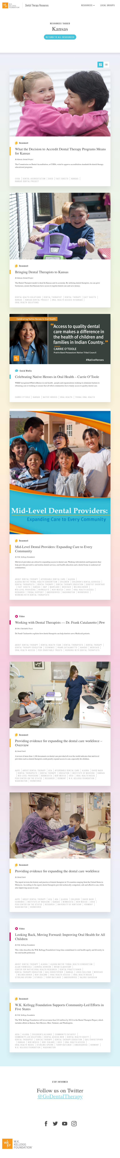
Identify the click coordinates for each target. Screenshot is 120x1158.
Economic (50, 647)
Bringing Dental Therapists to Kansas (41, 272)
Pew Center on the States (28, 778)
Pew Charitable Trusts (50, 650)
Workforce (83, 592)
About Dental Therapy (26, 579)
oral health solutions (27, 302)
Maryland (54, 587)
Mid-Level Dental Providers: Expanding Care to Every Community (53, 548)
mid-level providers (25, 589)
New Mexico (57, 589)
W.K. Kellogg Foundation (81, 778)
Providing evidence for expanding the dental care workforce (57, 871)
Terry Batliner (53, 977)
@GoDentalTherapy (60, 1096)
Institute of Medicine (83, 773)
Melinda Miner (81, 587)
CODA (17, 178)
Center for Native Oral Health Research (36, 969)
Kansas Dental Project (27, 181)
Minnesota (43, 589)
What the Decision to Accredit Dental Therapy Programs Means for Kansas (60, 151)
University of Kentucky (70, 904)
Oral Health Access (84, 589)
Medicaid (66, 587)
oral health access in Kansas (67, 300)
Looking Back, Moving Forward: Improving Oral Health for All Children (60, 936)
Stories (39, 977)
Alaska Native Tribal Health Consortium (36, 581)
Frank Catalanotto (68, 647)
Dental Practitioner (70, 969)
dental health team (51, 645)
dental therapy (73, 297)
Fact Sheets (62, 178)
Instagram (74, 1123)
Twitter (55, 1123)
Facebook (46, 1123)
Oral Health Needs (85, 775)
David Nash (97, 770)
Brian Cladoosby (62, 967)
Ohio (68, 589)
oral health (66, 397)
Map (45, 587)
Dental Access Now (54, 1037)
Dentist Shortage (95, 584)
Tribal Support (35, 592)
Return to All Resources (60, 37)
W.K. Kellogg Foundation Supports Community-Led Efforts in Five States (59, 1006)
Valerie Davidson (88, 977)
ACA (50, 770)
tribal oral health (85, 397)
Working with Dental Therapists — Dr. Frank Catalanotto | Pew (60, 622)
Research (20, 592)
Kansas (75, 178)
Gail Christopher (54, 972)
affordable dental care (53, 579)
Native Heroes (50, 397)
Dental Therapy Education (69, 584)
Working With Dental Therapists (32, 595)
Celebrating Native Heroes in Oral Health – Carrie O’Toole (57, 376)
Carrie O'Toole (22, 397)
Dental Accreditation (34, 178)
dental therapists (25, 584)
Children (64, 581)
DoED (50, 178)
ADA (56, 899)
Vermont (62, 778)
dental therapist (53, 297)
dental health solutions (28, 297)
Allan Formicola (23, 967)
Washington (68, 592)
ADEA (17, 1034)
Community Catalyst (65, 1034)
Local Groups (107, 5)
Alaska (71, 579)
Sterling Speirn (23, 977)
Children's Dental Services (86, 581)
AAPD (17, 770)
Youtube (64, 1123)
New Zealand (41, 974)
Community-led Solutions (28, 1037)
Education (64, 773)
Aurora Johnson (43, 967)
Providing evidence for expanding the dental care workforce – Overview (58, 742)
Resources (87, 5)
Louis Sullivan (83, 972)
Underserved (53, 592)
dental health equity (78, 1037)
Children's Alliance (42, 1034)
